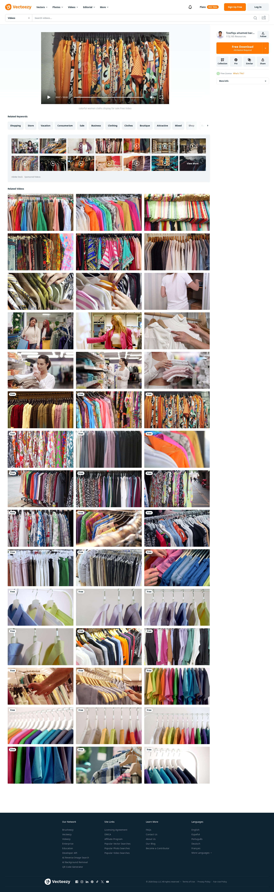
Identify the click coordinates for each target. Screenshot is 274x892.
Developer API (69, 852)
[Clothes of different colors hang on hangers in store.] (177, 646)
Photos (56, 7)
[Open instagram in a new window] (82, 881)
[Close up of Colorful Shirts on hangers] (109, 607)
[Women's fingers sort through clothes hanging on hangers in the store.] (177, 567)
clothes (128, 125)
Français (195, 848)
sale (82, 125)
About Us (151, 839)
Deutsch (195, 843)
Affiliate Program (113, 839)
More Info (223, 81)
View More (193, 163)
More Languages (200, 853)
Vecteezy (66, 834)
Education (67, 848)
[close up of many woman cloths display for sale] (40, 251)
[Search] (255, 18)
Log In (258, 6)
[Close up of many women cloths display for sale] (177, 212)
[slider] (108, 97)
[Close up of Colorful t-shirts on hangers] (177, 686)
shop (191, 125)
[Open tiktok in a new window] (97, 881)
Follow (263, 36)
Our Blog (150, 843)
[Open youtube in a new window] (107, 881)
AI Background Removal (75, 862)
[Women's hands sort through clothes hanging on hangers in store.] (109, 291)
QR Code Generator (72, 866)
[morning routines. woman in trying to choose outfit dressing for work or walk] (177, 291)
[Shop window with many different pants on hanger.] (40, 567)
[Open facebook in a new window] (76, 881)
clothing (112, 125)
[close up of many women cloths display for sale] (109, 251)
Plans (203, 6)
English (195, 829)
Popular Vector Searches (117, 843)
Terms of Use (189, 881)
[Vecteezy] (18, 7)
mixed (178, 125)
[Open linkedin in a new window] (87, 881)
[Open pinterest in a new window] (92, 881)
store (31, 125)
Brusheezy (67, 829)
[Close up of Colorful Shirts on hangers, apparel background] (40, 607)
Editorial (87, 7)
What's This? (238, 73)
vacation (45, 125)
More (103, 7)
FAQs (148, 829)
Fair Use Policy (220, 881)
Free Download (242, 48)
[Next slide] (205, 125)
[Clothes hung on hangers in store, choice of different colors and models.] (109, 567)
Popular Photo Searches (117, 848)
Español (195, 834)
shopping (15, 125)
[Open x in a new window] (102, 881)
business (96, 125)
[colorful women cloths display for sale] (40, 212)
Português (197, 839)
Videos (71, 7)
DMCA (107, 834)
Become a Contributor (157, 848)
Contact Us (151, 834)
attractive (162, 125)
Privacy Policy (204, 881)
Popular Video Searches (117, 852)
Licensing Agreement (115, 829)
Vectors (40, 7)
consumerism (65, 125)
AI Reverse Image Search (75, 857)
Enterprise (67, 843)
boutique (145, 125)
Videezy (66, 839)
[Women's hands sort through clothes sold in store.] (40, 291)
